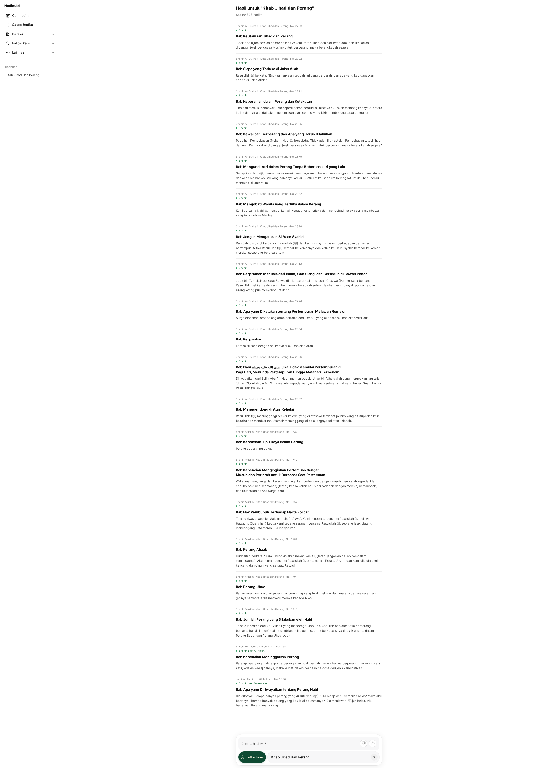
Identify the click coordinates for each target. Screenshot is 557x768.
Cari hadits (20, 15)
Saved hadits (22, 25)
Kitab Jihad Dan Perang (22, 75)
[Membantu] (372, 743)
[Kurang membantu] (363, 743)
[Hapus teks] (374, 757)
